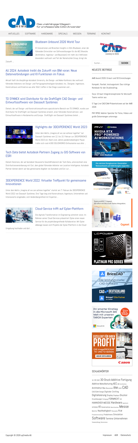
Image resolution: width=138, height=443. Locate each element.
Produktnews (108, 414)
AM (119, 384)
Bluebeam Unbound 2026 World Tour (58, 42)
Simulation (118, 414)
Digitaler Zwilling (111, 391)
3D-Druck (105, 380)
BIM (115, 388)
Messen (77, 33)
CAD (125, 387)
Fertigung (105, 399)
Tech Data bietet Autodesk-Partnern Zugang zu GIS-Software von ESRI (45, 154)
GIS (121, 399)
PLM (120, 410)
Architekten (123, 384)
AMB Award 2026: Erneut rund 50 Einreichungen (111, 78)
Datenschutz (126, 435)
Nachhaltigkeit (104, 410)
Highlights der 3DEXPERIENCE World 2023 (61, 127)
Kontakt (106, 33)
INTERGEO (95, 407)
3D (93, 380)
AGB (116, 435)
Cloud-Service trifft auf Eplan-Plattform (59, 209)
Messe (124, 406)
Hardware (47, 33)
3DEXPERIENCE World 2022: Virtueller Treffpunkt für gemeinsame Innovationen (46, 182)
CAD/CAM (95, 392)
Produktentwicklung (97, 415)
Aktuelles (13, 33)
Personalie (114, 411)
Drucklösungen (97, 399)
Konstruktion (105, 407)
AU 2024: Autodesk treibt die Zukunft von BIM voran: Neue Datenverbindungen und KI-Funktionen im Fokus (41, 72)
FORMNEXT (114, 398)
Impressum (107, 435)
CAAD (120, 388)
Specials (63, 33)
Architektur (97, 387)
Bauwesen (109, 388)
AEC (115, 383)
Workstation (104, 422)
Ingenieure (125, 403)
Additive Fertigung (121, 380)
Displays (116, 395)
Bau (103, 388)
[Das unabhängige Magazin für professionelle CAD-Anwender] (12, 13)
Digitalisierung (99, 395)
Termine (91, 33)
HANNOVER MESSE (101, 402)
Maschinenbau (115, 407)
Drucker (123, 395)
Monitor (94, 411)
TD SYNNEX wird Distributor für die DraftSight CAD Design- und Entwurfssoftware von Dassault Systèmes (44, 100)
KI (100, 407)
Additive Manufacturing (102, 383)
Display (110, 395)
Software (30, 33)
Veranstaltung (96, 422)
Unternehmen (120, 418)
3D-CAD (97, 380)
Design (101, 392)
